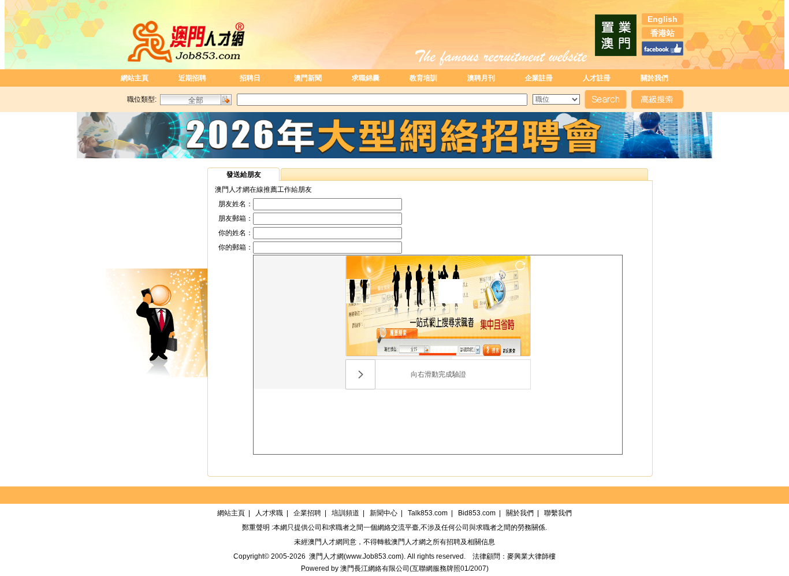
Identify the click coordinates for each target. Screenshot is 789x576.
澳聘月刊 (481, 78)
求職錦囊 (365, 78)
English (662, 19)
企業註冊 (539, 78)
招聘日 (250, 78)
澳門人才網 (325, 542)
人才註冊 (597, 78)
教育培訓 (423, 78)
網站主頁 (134, 78)
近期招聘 (192, 78)
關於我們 (654, 78)
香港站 (662, 33)
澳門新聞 (308, 78)
